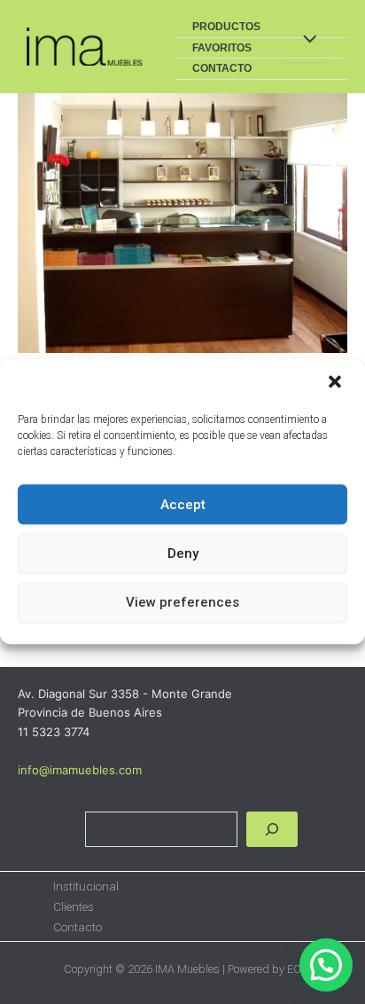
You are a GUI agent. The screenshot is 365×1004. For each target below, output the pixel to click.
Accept (183, 505)
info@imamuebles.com (80, 770)
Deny (182, 553)
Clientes (73, 906)
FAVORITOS (222, 48)
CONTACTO (222, 68)
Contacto (77, 927)
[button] (336, 383)
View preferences (182, 602)
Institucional (86, 886)
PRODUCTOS (226, 26)
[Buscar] (272, 829)
